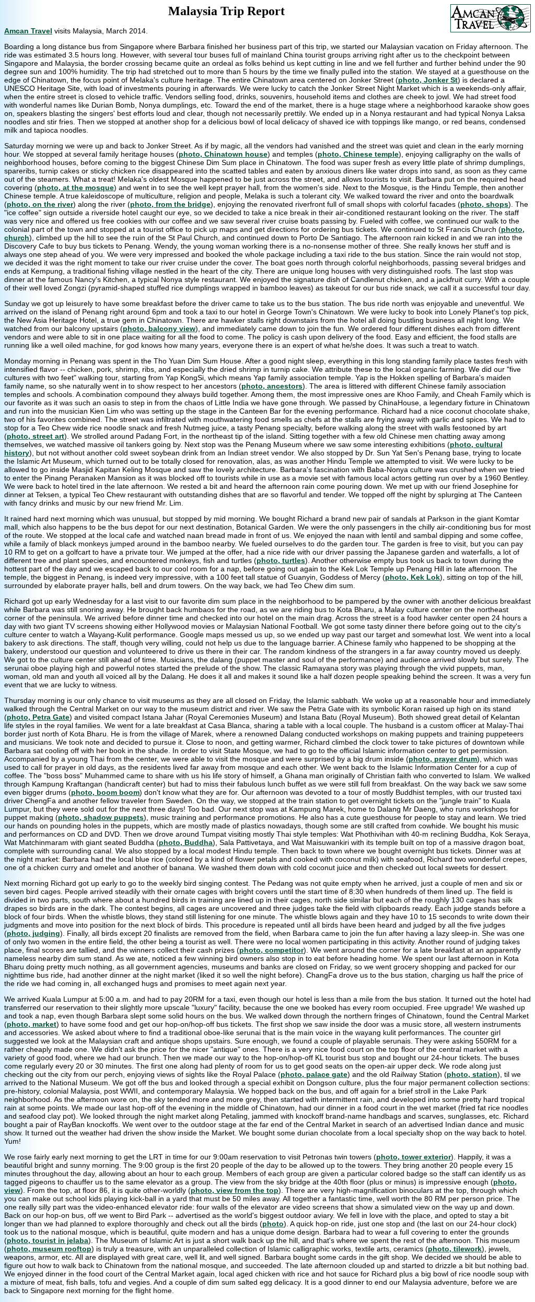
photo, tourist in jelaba (47, 1240)
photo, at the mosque (75, 187)
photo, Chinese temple (358, 154)
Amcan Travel (28, 31)
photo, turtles (281, 560)
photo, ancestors (272, 386)
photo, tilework (455, 1249)
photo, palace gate (314, 1074)
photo (273, 1223)
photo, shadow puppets (101, 817)
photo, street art (35, 436)
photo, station (472, 1074)
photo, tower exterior (413, 1157)
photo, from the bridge (170, 204)
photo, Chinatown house (223, 154)
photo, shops (484, 204)
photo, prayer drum (443, 759)
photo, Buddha (186, 842)
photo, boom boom (105, 792)
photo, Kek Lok (412, 577)
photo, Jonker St (428, 80)
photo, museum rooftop (49, 1249)
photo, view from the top (234, 1190)
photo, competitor (271, 950)
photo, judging (33, 933)
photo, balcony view (159, 328)
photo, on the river (40, 204)
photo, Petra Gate (38, 717)
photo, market (31, 1024)
